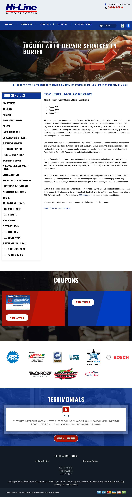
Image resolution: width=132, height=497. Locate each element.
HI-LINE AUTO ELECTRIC (24, 85)
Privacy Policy (55, 492)
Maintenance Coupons (90, 461)
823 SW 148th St (41, 41)
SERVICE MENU (26, 24)
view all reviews (66, 438)
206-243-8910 (115, 7)
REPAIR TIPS (44, 24)
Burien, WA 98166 (53, 41)
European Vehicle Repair (57, 208)
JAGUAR (124, 85)
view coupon (17, 317)
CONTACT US (62, 24)
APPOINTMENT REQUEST (83, 24)
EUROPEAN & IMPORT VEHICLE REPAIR (102, 85)
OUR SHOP (9, 24)
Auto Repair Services (42, 461)
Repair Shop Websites (24, 492)
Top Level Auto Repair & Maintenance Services (59, 85)
